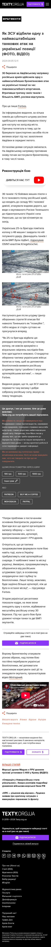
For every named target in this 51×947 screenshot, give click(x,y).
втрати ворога (10, 719)
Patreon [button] (9, 494)
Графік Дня (7, 920)
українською (20, 937)
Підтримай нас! (9, 913)
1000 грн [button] (36, 474)
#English (6, 882)
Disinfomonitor (9, 903)
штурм (42, 719)
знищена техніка (11, 723)
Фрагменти (7, 872)
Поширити (11, 67)
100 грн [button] (8, 474)
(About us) (14, 865)
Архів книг (7, 926)
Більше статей (11, 764)
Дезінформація (9, 899)
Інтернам (6, 906)
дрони (33, 719)
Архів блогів (8, 923)
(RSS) (10, 869)
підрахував (37, 240)
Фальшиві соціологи (12, 896)
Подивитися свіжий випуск (25, 843)
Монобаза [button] (10, 501)
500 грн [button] (22, 474)
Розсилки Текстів (10, 876)
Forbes (22, 106)
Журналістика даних (11, 889)
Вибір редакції (9, 879)
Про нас (6, 865)
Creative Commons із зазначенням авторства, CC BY (28, 935)
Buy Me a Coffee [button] (29, 494)
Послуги (6, 892)
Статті (4, 869)
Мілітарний (15, 677)
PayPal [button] (26, 501)
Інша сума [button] (9, 481)
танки (24, 719)
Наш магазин (8, 916)
